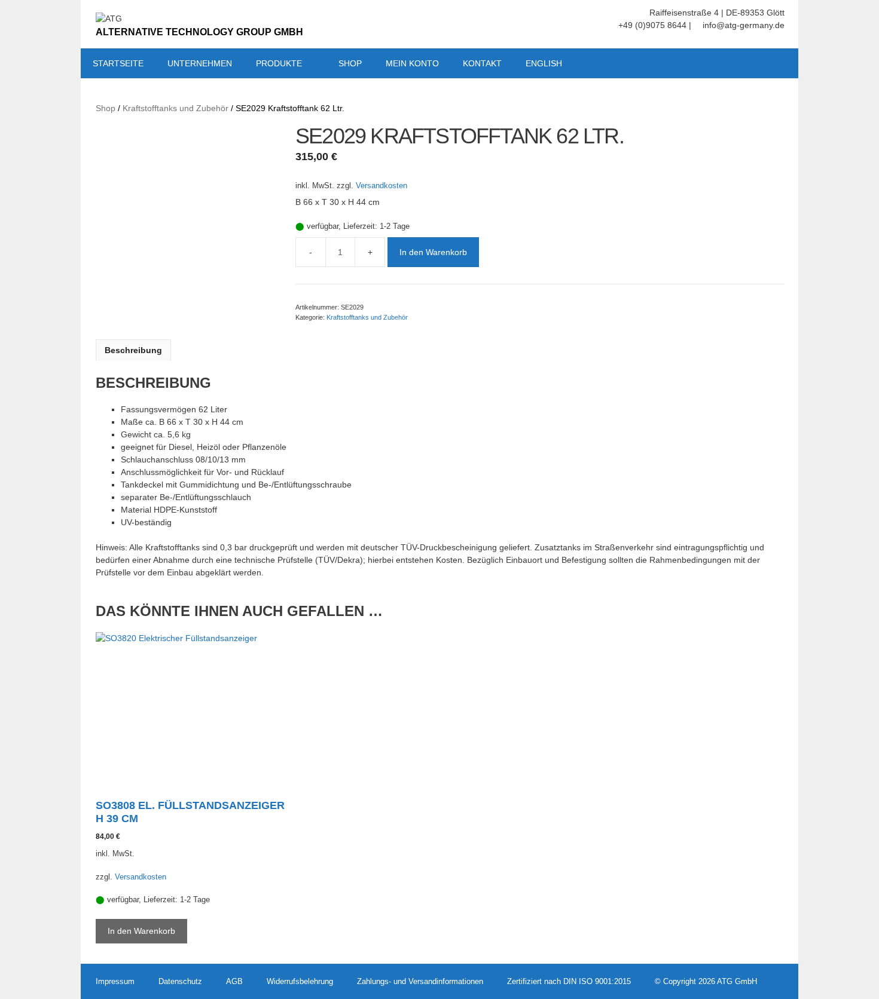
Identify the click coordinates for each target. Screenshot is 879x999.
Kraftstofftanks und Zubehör (175, 108)
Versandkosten (381, 186)
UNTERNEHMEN (199, 63)
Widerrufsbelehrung (300, 981)
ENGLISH (544, 63)
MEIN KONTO (412, 63)
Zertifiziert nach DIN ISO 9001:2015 (569, 981)
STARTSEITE (118, 63)
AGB (234, 981)
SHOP (350, 63)
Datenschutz (180, 981)
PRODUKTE (279, 63)
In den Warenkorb (433, 252)
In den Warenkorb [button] (141, 931)
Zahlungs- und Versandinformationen (420, 981)
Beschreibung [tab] (133, 350)
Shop (105, 108)
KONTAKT (482, 63)
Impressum (115, 981)
